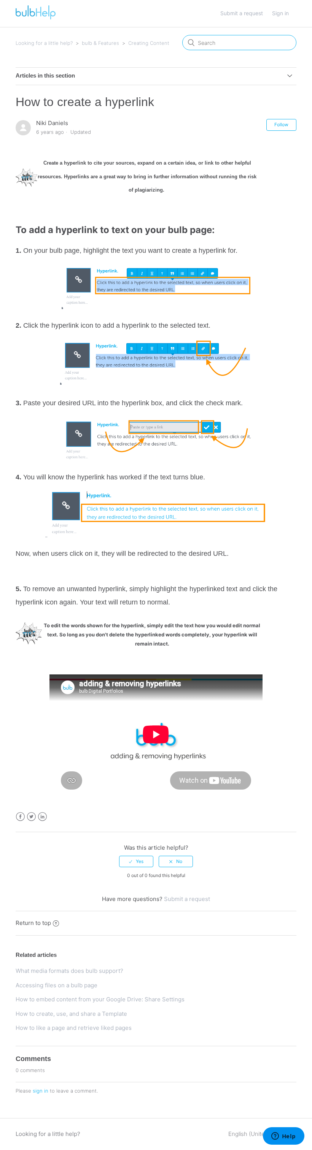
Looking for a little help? (44, 43)
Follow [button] (281, 124)
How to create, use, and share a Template (71, 1013)
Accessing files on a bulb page (56, 985)
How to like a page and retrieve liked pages (74, 1027)
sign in (40, 1091)
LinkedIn (42, 817)
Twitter (31, 817)
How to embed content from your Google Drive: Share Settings (100, 999)
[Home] (36, 17)
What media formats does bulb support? (69, 970)
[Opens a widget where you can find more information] (283, 1136)
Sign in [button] (280, 13)
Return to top (33, 922)
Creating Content (148, 43)
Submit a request (241, 13)
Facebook (20, 817)
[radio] (136, 861)
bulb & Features (100, 43)
